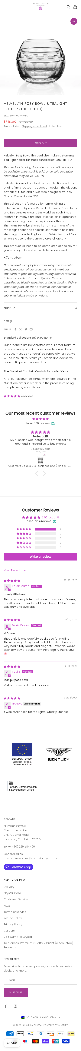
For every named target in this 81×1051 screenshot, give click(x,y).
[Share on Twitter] (20, 329)
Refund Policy (13, 918)
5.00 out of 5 (50, 517)
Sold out (40, 143)
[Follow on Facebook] (6, 1006)
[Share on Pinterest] (25, 329)
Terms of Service (15, 912)
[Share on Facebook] (15, 329)
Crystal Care (12, 893)
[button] (12, 396)
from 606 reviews (38, 423)
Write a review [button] (40, 556)
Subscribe (15, 992)
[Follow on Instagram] (15, 1006)
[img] (40, 419)
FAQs (7, 906)
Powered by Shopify (56, 1025)
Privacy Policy (13, 924)
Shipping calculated (34, 126)
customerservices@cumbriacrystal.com (31, 858)
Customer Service (16, 899)
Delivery (9, 887)
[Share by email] (31, 329)
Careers (9, 930)
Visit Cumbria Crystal (18, 937)
